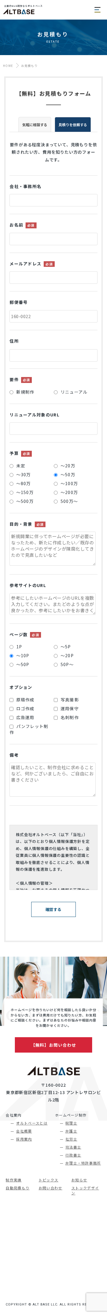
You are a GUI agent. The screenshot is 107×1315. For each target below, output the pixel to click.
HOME (8, 65)
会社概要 (24, 1130)
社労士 (71, 1138)
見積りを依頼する (73, 124)
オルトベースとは (31, 1122)
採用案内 (24, 1138)
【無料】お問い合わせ (53, 1045)
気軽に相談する (34, 124)
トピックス (49, 1179)
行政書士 (73, 1154)
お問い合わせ (50, 1187)
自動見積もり (17, 1187)
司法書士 (73, 1146)
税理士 (71, 1122)
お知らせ (79, 1179)
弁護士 (71, 1130)
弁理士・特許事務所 (83, 1162)
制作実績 (13, 1179)
